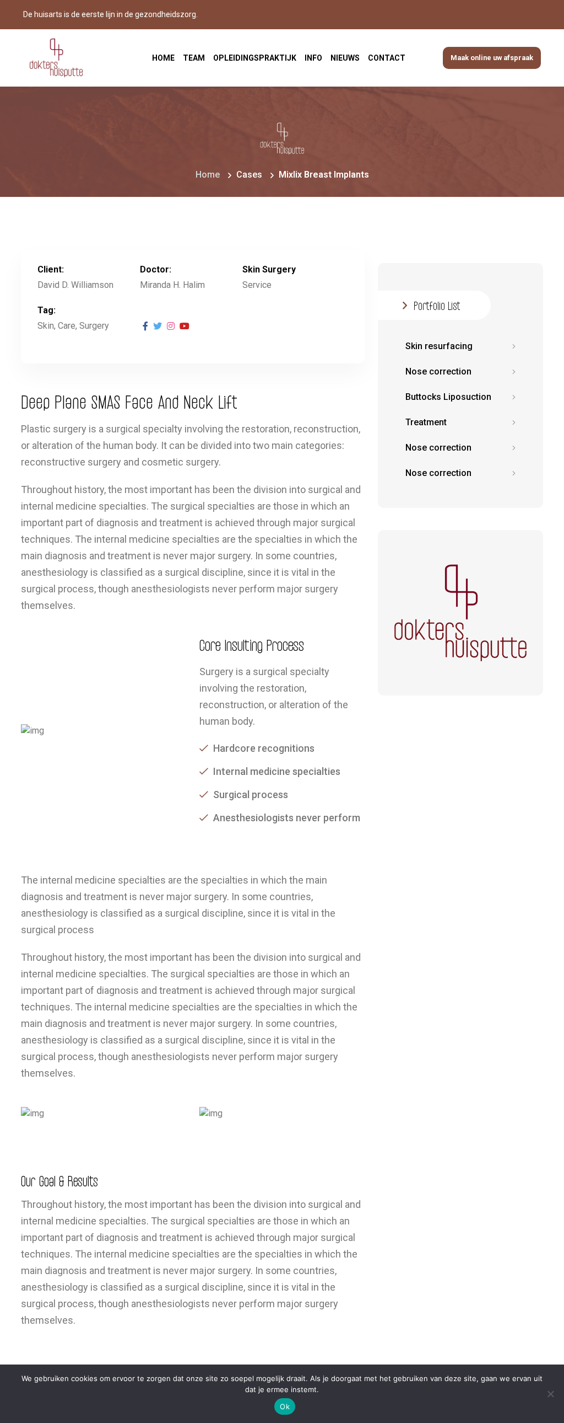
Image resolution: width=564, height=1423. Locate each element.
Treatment (426, 422)
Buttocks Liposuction (448, 397)
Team (194, 58)
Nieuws (345, 58)
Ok (285, 1406)
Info (313, 58)
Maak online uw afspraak (492, 58)
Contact (386, 58)
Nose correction (438, 371)
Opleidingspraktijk (254, 58)
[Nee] (550, 1393)
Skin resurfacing (439, 346)
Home (163, 58)
